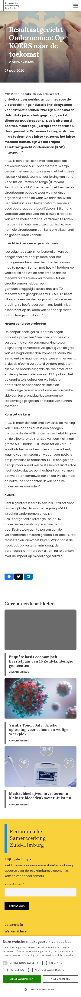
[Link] (12, 5)
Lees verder (66, 955)
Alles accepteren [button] (22, 979)
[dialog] (40, 966)
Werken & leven (16, 931)
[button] (40, 990)
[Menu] (75, 5)
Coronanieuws (21, 62)
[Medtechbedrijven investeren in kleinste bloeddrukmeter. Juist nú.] (40, 777)
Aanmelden (16, 906)
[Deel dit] (9, 577)
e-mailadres (14, 884)
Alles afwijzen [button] (60, 979)
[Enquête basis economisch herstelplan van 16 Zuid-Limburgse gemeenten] (40, 643)
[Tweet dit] (18, 577)
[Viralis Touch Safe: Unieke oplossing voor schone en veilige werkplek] (40, 711)
